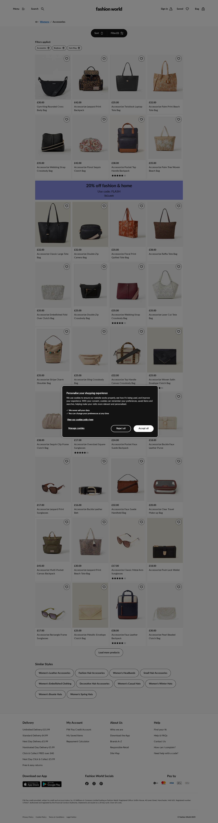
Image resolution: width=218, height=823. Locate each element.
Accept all (144, 428)
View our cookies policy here (80, 420)
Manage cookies (76, 428)
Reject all (121, 428)
